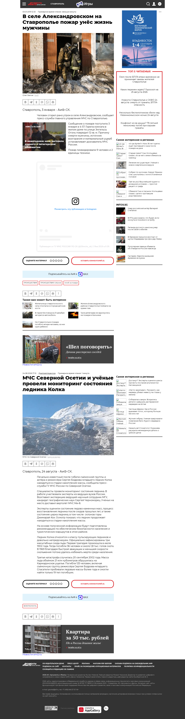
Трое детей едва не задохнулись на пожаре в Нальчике (95, 314)
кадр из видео (54, 457)
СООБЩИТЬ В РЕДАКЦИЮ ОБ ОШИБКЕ (58, 669)
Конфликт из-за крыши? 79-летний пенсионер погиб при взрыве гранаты (139, 125)
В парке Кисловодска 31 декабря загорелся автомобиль (49, 314)
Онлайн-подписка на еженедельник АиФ (133, 663)
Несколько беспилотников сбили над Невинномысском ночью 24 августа (139, 114)
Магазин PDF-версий (102, 663)
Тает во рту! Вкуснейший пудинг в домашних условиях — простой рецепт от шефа (144, 184)
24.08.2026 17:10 (29, 373)
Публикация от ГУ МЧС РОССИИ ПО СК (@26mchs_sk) (65, 246)
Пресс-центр (72, 663)
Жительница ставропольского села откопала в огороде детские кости (50, 306)
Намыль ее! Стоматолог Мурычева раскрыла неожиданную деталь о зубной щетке (144, 430)
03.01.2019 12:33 (29, 12)
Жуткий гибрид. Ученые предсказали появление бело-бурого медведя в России (145, 420)
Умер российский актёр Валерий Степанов (143, 209)
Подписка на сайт (50, 666)
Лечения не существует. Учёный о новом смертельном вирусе (144, 164)
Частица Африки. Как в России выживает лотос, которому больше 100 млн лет (144, 411)
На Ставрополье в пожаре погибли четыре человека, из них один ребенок (50, 324)
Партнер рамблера (67, 708)
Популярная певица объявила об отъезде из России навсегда (142, 248)
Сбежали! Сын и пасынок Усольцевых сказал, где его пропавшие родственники (145, 193)
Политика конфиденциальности (139, 666)
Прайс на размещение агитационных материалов (97, 666)
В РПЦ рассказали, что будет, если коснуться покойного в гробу (143, 219)
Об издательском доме (53, 663)
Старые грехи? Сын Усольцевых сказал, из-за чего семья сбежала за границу (145, 155)
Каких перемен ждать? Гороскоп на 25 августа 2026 (139, 90)
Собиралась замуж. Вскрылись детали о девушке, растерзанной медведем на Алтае (143, 401)
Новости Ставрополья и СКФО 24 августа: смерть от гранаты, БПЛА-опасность (139, 102)
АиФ (37, 95)
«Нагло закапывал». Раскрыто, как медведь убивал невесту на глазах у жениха (145, 392)
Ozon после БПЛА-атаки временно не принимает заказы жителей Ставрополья (139, 79)
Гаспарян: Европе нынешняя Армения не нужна (141, 257)
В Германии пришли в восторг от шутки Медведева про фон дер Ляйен (145, 238)
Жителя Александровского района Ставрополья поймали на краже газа (96, 306)
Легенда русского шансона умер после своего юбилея (143, 228)
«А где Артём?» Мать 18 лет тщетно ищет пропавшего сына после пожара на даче (144, 146)
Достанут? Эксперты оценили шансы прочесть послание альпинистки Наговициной (145, 382)
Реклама (86, 663)
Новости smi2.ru (32, 364)
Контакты (66, 666)
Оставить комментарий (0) (92, 261)
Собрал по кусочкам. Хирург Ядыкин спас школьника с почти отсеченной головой (145, 174)
